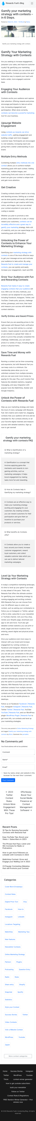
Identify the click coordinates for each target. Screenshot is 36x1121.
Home (5, 1071)
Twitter (25, 1015)
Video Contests (11, 1022)
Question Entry (24, 969)
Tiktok (6, 1079)
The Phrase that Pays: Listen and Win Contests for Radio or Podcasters (16, 846)
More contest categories (18, 1056)
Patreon (8, 962)
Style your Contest (12, 1007)
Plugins (19, 962)
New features (10, 939)
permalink (25, 734)
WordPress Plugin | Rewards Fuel (18, 715)
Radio (7, 977)
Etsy (25, 902)
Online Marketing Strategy (25, 728)
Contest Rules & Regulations (18, 1096)
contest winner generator (22, 1079)
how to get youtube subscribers (18, 1083)
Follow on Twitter (18, 1091)
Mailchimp (9, 932)
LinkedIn (21, 917)
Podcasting (9, 969)
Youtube (22, 1037)
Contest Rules (10, 894)
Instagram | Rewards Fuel (22, 707)
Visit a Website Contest (14, 1030)
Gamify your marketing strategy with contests (16, 44)
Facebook (8, 909)
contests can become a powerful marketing (17, 113)
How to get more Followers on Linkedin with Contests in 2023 (15, 854)
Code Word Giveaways (13, 887)
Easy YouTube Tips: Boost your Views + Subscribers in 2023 (15, 838)
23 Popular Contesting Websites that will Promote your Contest (16, 867)
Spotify (20, 992)
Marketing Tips (24, 932)
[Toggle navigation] (32, 3)
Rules (17, 977)
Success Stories (11, 1015)
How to (21, 909)
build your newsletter (18, 1087)
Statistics (8, 1000)
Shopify (22, 984)
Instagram (8, 917)
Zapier (7, 1045)
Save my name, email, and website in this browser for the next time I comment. (19, 774)
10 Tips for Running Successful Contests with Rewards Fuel (15, 831)
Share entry (9, 984)
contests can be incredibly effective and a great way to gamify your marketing (16, 224)
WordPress (9, 1037)
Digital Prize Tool (11, 902)
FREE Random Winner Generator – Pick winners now (18, 1101)
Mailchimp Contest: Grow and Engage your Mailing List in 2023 (16, 860)
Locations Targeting (12, 924)
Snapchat (8, 992)
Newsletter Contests (12, 947)
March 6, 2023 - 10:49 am (16, 22)
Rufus (28, 22)
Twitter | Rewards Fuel (15, 710)
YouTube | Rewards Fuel (10, 712)
